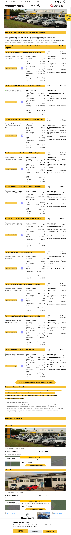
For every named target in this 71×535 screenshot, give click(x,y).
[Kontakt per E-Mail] (55, 1)
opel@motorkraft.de (12, 451)
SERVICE (22, 1)
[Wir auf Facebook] (58, 1)
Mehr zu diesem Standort (14, 454)
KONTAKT (38, 1)
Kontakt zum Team (68, 16)
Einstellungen (35, 531)
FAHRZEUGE (13, 1)
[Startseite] (64, 1)
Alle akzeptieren (50, 531)
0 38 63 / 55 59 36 (44, 495)
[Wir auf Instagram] (60, 1)
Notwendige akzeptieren (20, 531)
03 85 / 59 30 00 (43, 451)
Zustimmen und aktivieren (35, 465)
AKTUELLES (29, 1)
